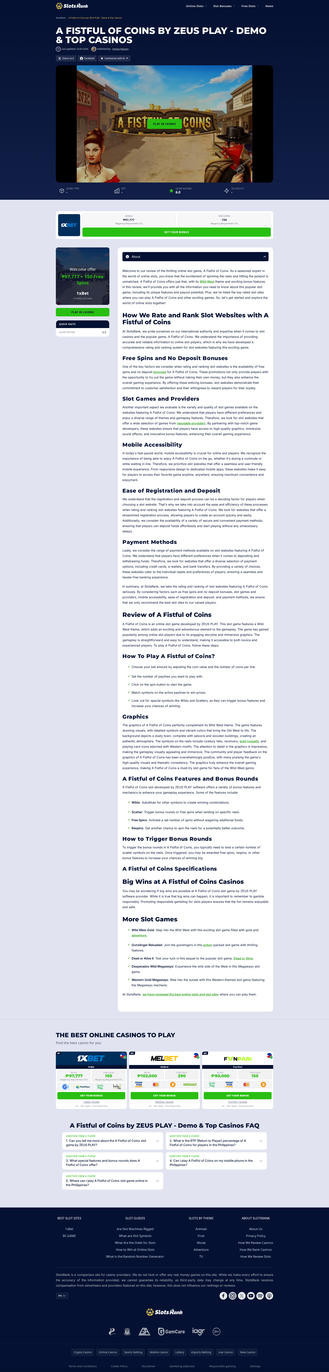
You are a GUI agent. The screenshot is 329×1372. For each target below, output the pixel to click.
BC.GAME (69, 1236)
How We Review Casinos (255, 1243)
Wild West (207, 281)
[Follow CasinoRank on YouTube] (251, 1296)
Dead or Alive (243, 958)
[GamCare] (171, 1331)
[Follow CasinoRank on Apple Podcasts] (269, 1296)
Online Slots (194, 6)
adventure (139, 935)
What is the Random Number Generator (135, 1256)
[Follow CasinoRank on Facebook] (223, 1296)
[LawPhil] (127, 1331)
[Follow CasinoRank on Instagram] (232, 1296)
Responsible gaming (222, 1366)
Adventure (201, 1250)
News (269, 6)
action (207, 945)
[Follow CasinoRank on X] (242, 1296)
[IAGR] (198, 1331)
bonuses (159, 372)
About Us (255, 1229)
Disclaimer (148, 1366)
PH (60, 1296)
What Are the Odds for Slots (135, 1243)
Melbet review (164, 1102)
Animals (201, 1229)
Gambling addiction (182, 1366)
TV (201, 1256)
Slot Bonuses (222, 6)
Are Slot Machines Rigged (135, 1229)
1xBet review (91, 1102)
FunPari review (237, 1102)
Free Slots (248, 6)
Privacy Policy (255, 1236)
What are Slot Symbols (135, 1236)
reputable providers (191, 423)
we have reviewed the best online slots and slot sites (181, 994)
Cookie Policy (119, 1366)
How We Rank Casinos (256, 1250)
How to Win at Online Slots (135, 1250)
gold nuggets (249, 741)
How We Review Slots (255, 1256)
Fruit (201, 1236)
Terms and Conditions (83, 1366)
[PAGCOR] (112, 1331)
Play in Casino (164, 124)
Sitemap (255, 1366)
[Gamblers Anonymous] (144, 1331)
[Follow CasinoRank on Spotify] (260, 1296)
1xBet (69, 1229)
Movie (201, 1243)
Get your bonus (176, 232)
